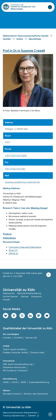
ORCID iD (13, 253)
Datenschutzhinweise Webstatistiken (20, 412)
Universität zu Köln (22, 5)
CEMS (6, 382)
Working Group (39, 208)
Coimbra (7, 338)
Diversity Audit (37, 352)
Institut (20, 39)
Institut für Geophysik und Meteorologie (23, 8)
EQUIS (15, 382)
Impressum (36, 296)
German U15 (31, 338)
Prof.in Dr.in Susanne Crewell (24, 51)
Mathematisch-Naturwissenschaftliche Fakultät (26, 36)
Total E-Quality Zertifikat (14, 349)
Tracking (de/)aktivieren (14, 415)
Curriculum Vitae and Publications (25, 247)
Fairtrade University (12, 394)
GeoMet (7, 39)
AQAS (23, 382)
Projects (7, 234)
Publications (9, 238)
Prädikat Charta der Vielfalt (15, 352)
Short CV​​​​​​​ (13, 250)
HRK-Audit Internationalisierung (17, 364)
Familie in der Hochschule (36, 394)
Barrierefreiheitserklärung (29, 293)
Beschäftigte (35, 39)
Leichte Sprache (10, 296)
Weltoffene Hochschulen (14, 367)
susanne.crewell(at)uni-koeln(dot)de (22, 182)
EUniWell (18, 338)
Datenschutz (9, 293)
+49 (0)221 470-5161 (15, 169)
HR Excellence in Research (15, 370)
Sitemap (24, 296)
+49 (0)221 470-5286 (16, 155)
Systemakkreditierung (39, 382)
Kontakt (6, 299)
